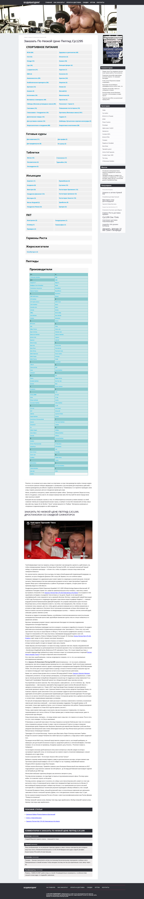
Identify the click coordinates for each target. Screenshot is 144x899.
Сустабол (105, 113)
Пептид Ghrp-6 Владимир (107, 189)
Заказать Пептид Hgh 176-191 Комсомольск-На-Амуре (61, 592)
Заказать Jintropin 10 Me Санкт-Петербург (112, 229)
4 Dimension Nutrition (108, 161)
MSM (103, 119)
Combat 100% (106, 134)
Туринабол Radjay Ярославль (109, 204)
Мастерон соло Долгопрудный (108, 200)
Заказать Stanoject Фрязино (81, 673)
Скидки (85, 2)
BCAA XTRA (105, 137)
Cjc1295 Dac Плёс (110, 217)
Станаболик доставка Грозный (110, 197)
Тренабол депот (107, 149)
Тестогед (105, 158)
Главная (48, 2)
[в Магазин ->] (113, 63)
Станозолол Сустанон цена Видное (112, 210)
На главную (50, 887)
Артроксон (105, 131)
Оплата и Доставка (73, 2)
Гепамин (104, 140)
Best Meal (105, 146)
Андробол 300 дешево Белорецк (110, 225)
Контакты (100, 2)
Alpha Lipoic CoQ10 (107, 128)
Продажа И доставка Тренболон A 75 (109, 207)
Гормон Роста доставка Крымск (111, 213)
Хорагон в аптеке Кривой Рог (112, 193)
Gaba (103, 110)
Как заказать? (59, 2)
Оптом (92, 2)
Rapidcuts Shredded (108, 143)
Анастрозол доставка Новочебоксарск (109, 220)
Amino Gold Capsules (108, 152)
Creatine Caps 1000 (107, 155)
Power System (106, 122)
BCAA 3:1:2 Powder (107, 116)
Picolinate (105, 125)
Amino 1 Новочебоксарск (34, 818)
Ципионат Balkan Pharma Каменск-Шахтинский (40, 814)
